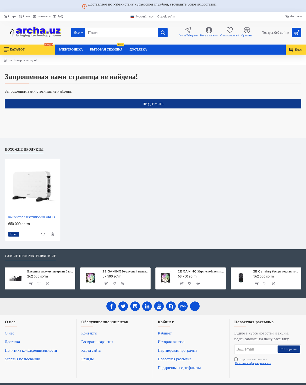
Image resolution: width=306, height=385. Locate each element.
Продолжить (153, 104)
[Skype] (171, 306)
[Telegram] (195, 306)
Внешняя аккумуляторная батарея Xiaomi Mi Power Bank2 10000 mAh (50, 271)
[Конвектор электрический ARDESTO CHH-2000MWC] (32, 186)
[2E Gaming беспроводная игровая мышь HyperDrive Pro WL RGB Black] (241, 277)
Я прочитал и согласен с (253, 361)
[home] (5, 59)
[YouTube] (159, 306)
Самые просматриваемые (30, 256)
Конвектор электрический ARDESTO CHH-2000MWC (33, 217)
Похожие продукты (24, 149)
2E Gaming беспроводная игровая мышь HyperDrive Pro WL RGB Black (276, 271)
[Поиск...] (163, 32)
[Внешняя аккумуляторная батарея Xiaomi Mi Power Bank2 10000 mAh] (15, 277)
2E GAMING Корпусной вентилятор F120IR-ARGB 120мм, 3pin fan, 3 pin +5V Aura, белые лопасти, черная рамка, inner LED (201, 271)
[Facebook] (111, 306)
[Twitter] (123, 306)
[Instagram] (135, 306)
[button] (13, 234)
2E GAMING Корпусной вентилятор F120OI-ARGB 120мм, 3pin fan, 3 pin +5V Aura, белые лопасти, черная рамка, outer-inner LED (126, 271)
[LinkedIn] (147, 306)
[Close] (223, 6)
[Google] (183, 306)
